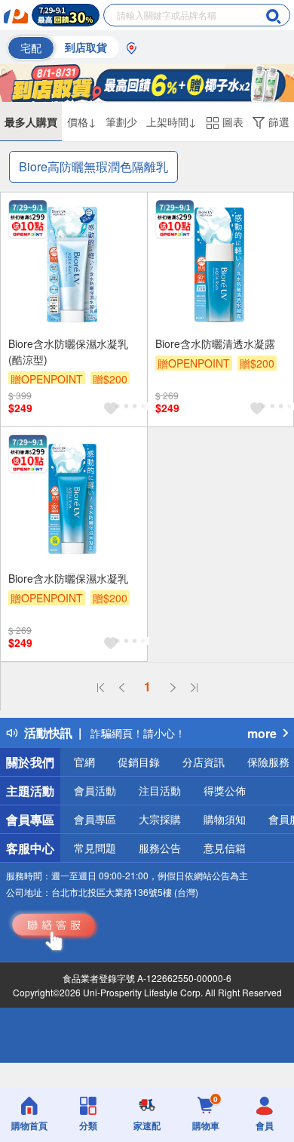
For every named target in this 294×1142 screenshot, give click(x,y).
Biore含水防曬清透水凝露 (215, 343)
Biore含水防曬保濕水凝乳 (68, 578)
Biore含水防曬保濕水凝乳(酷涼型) (68, 351)
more (262, 733)
